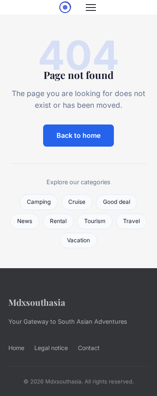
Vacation (78, 240)
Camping (39, 201)
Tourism (95, 221)
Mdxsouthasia (36, 302)
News (24, 221)
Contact (89, 347)
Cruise (76, 201)
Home (16, 347)
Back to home (78, 135)
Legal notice (51, 347)
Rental (58, 221)
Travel (131, 221)
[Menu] (90, 7)
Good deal (116, 201)
